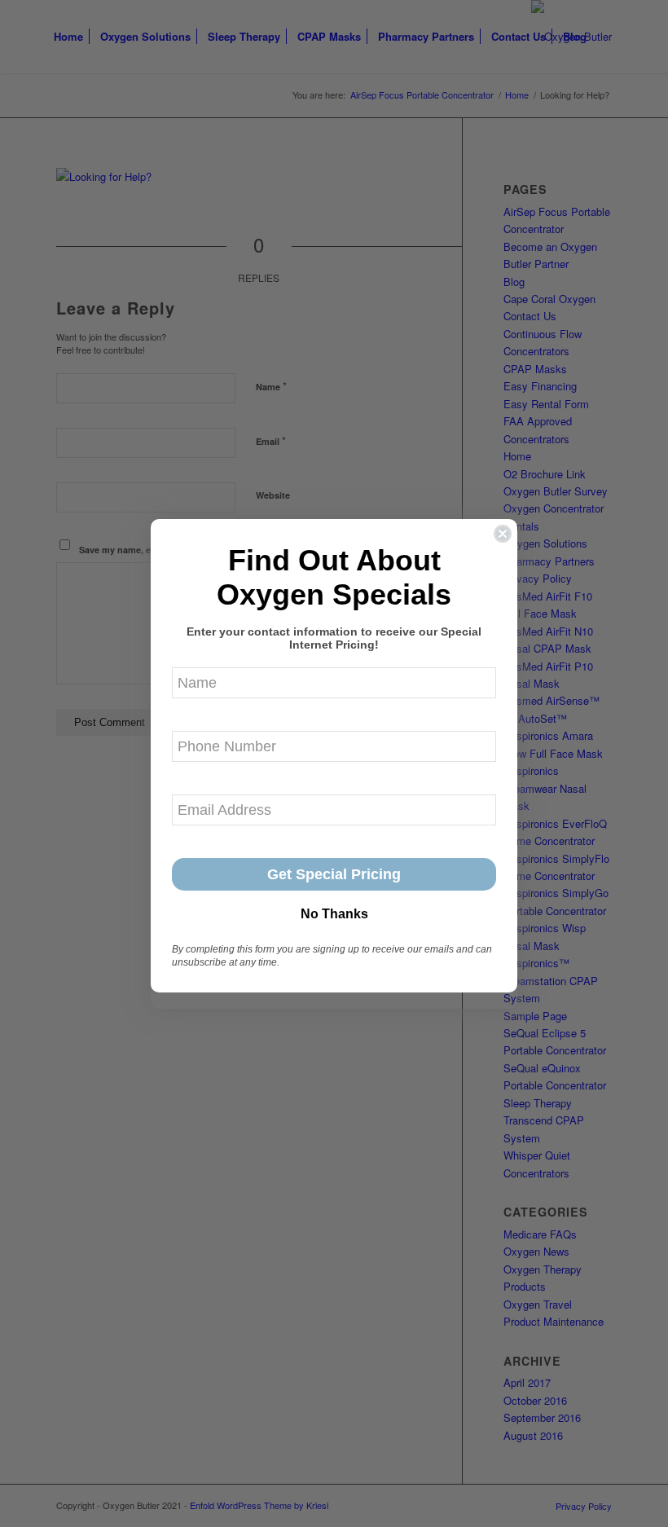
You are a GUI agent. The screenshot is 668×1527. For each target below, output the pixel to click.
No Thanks (334, 914)
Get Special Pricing (334, 874)
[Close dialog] (502, 534)
